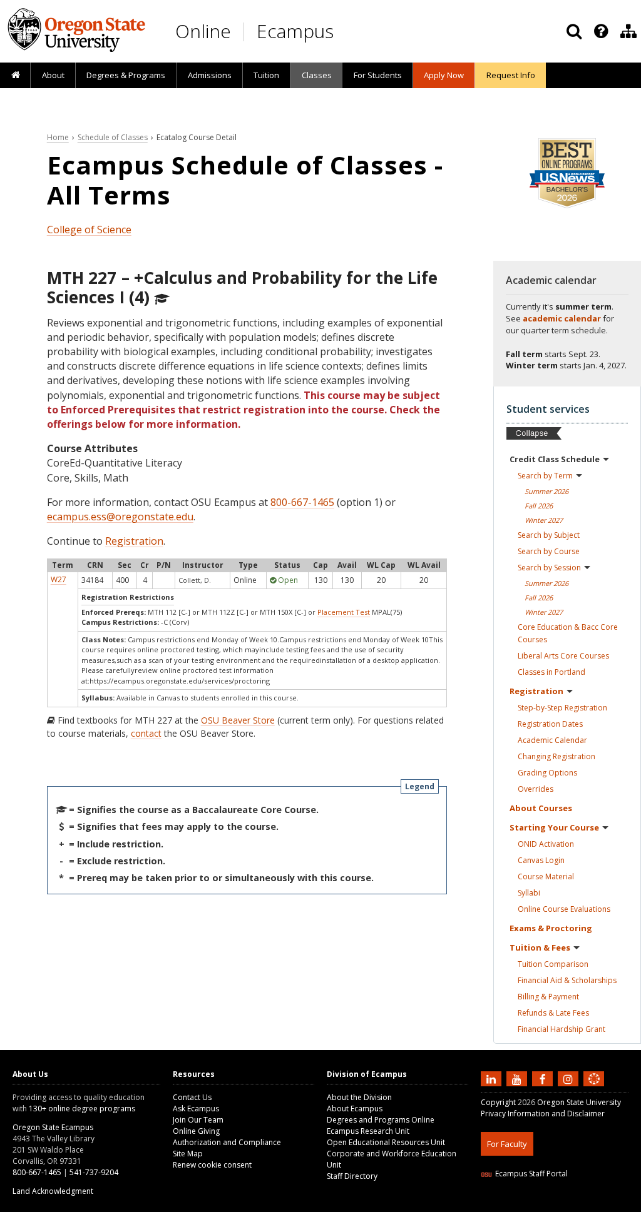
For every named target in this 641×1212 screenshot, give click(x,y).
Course (546, 876)
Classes (317, 75)
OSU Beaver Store (238, 720)
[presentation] (600, 31)
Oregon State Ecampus (53, 1127)
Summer (546, 491)
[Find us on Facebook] (544, 1078)
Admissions (210, 75)
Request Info (510, 75)
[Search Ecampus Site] (574, 31)
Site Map (188, 1153)
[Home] (15, 76)
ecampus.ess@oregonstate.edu (120, 516)
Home (58, 137)
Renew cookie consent (212, 1164)
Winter (544, 520)
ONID (546, 844)
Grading (547, 772)
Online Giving (196, 1131)
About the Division (359, 1097)
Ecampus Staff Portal (531, 1173)
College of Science (89, 229)
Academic (552, 740)
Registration (134, 541)
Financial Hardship (561, 1029)
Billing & (548, 996)
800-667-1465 (302, 502)
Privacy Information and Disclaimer (543, 1113)
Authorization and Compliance (227, 1142)
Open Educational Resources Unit (386, 1142)
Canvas (541, 860)
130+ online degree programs (82, 1108)
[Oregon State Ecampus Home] (246, 31)
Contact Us (192, 1097)
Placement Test (343, 612)
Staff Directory (352, 1176)
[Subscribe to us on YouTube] (518, 1078)
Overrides (535, 789)
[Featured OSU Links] (601, 31)
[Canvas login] (594, 1088)
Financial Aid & (567, 980)
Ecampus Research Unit (368, 1131)
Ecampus (295, 31)
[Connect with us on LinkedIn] (493, 1078)
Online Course (564, 909)
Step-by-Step (562, 707)
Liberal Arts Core (563, 655)
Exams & (551, 928)
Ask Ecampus (196, 1108)
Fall (539, 505)
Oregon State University (579, 1102)
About (53, 75)
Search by (545, 475)
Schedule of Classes (113, 137)
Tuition (266, 75)
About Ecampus (354, 1108)
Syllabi (529, 892)
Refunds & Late (553, 1012)
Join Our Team (198, 1119)
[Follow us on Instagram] (570, 1078)
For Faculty (507, 1143)
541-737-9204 (93, 1172)
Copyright (498, 1102)
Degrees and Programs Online (380, 1119)
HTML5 (550, 1204)
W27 (58, 579)
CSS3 (579, 1204)
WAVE (606, 1204)
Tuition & (540, 947)
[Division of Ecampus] (628, 31)
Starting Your (554, 827)
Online (203, 31)
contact (146, 733)
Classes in (551, 672)
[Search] (574, 31)
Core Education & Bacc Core (568, 633)
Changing (556, 756)
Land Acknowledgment (53, 1191)
